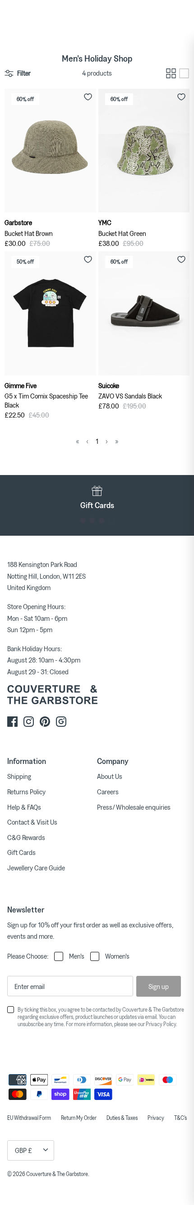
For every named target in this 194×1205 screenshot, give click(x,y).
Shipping (19, 776)
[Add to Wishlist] (88, 97)
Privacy (156, 1117)
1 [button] (83, 520)
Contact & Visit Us (32, 822)
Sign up (158, 986)
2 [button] (92, 520)
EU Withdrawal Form (29, 1117)
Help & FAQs (24, 807)
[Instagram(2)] (61, 721)
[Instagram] (28, 721)
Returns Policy (26, 791)
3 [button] (102, 520)
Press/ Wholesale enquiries (134, 807)
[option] (97, 497)
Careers (108, 791)
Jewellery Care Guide (36, 868)
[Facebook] (12, 721)
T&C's (180, 1117)
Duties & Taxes (122, 1117)
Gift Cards (21, 852)
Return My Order (79, 1117)
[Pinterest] (45, 721)
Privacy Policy (161, 1024)
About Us (109, 776)
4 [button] (111, 520)
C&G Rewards (26, 837)
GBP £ (23, 1150)
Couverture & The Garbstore (57, 1174)
